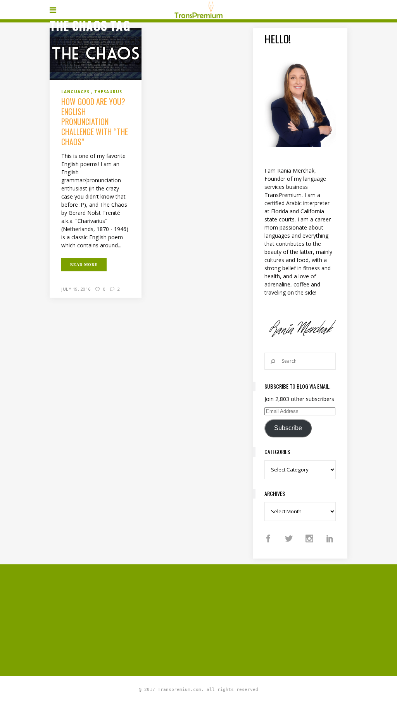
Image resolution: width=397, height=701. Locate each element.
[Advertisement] (223, 619)
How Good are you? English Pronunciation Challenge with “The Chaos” (94, 121)
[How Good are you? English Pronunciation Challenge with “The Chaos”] (96, 53)
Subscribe (288, 428)
